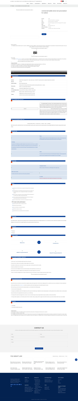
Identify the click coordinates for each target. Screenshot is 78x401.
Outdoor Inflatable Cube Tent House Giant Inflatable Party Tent (50, 369)
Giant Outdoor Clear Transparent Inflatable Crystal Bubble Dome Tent (15, 369)
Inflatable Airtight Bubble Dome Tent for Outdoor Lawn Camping (27, 369)
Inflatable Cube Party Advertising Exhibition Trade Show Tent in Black (38, 369)
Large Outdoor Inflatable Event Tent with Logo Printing (62, 369)
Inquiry (44, 34)
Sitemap (41, 399)
